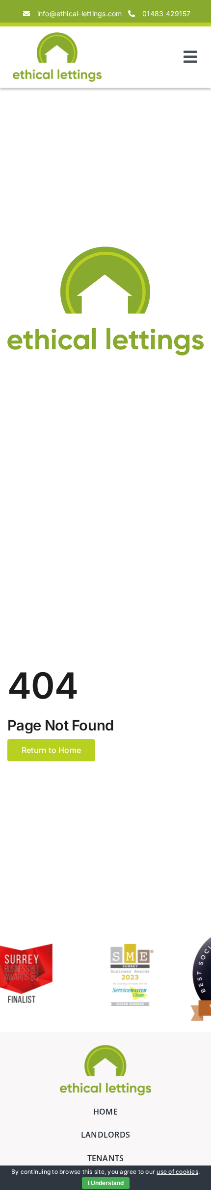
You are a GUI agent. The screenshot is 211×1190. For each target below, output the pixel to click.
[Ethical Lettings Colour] (57, 36)
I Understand (106, 1183)
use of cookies (177, 1171)
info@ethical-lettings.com (79, 13)
